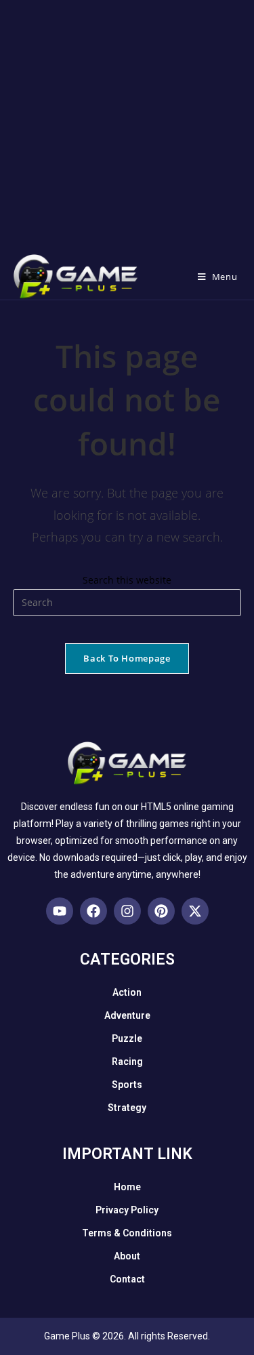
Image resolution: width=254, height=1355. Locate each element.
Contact (127, 1279)
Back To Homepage (126, 658)
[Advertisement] (127, 127)
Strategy (127, 1107)
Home (127, 1186)
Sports (127, 1084)
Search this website (127, 579)
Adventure (127, 1015)
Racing (127, 1061)
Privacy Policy (127, 1210)
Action (127, 992)
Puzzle (127, 1038)
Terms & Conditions (127, 1233)
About (127, 1256)
